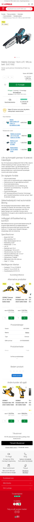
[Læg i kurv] (11, 318)
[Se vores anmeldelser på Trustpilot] (17, 496)
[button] (4, 24)
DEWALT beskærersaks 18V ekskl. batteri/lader (21, 300)
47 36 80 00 (28, 459)
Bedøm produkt (17, 375)
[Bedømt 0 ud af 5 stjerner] (5, 307)
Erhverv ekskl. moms (11, 447)
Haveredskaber (7, 16)
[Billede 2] (16, 57)
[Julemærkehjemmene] (14, 504)
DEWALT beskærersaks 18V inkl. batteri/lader (21, 403)
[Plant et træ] (18, 504)
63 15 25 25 (29, 461)
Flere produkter (11, 14)
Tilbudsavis (25, 470)
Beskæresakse (18, 16)
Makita (27, 332)
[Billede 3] (17, 57)
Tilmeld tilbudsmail (17, 443)
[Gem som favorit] (12, 284)
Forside (3, 14)
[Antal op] (12, 77)
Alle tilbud (25, 472)
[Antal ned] (4, 77)
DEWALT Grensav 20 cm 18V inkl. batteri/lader (7, 300)
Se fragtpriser (17, 92)
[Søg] (31, 9)
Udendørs (20, 14)
